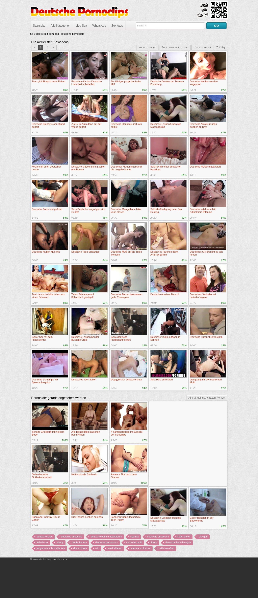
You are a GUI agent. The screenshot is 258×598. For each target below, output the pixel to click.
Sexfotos (117, 25)
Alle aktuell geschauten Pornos (206, 397)
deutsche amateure (71, 536)
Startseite (39, 25)
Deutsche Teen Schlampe (85, 251)
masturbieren (115, 548)
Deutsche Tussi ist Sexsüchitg (206, 337)
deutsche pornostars (106, 542)
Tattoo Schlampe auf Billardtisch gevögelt (82, 296)
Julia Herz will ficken (161, 379)
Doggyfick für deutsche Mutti (126, 379)
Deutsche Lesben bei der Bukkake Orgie (85, 338)
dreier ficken (80, 548)
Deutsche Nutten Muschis (46, 251)
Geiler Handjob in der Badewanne (201, 519)
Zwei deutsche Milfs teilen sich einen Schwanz (48, 296)
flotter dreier (183, 536)
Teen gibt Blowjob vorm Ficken (48, 81)
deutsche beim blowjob (178, 542)
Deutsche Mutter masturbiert (205, 166)
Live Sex (81, 25)
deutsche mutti (134, 542)
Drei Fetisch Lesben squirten (87, 517)
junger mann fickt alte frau (51, 548)
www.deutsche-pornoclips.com (50, 559)
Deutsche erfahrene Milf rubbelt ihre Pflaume (203, 211)
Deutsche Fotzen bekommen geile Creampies (126, 296)
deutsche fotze (45, 536)
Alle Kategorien (60, 25)
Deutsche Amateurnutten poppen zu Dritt (203, 125)
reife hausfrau (166, 548)
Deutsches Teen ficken (83, 379)
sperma (134, 536)
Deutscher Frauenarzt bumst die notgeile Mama (126, 168)
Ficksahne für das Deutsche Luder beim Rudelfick (86, 83)
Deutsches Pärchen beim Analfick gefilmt (164, 253)
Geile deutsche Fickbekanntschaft (121, 338)
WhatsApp (99, 25)
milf (97, 548)
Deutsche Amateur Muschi (164, 294)
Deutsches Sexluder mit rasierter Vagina (203, 296)
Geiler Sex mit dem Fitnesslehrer (42, 338)
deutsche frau (79, 542)
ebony (60, 542)
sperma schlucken (141, 548)
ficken (154, 542)
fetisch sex (42, 542)
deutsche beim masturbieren (106, 536)
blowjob (203, 536)
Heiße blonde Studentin (84, 474)
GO (216, 25)
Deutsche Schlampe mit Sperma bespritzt (45, 381)
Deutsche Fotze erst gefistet (47, 209)
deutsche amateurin (158, 536)
